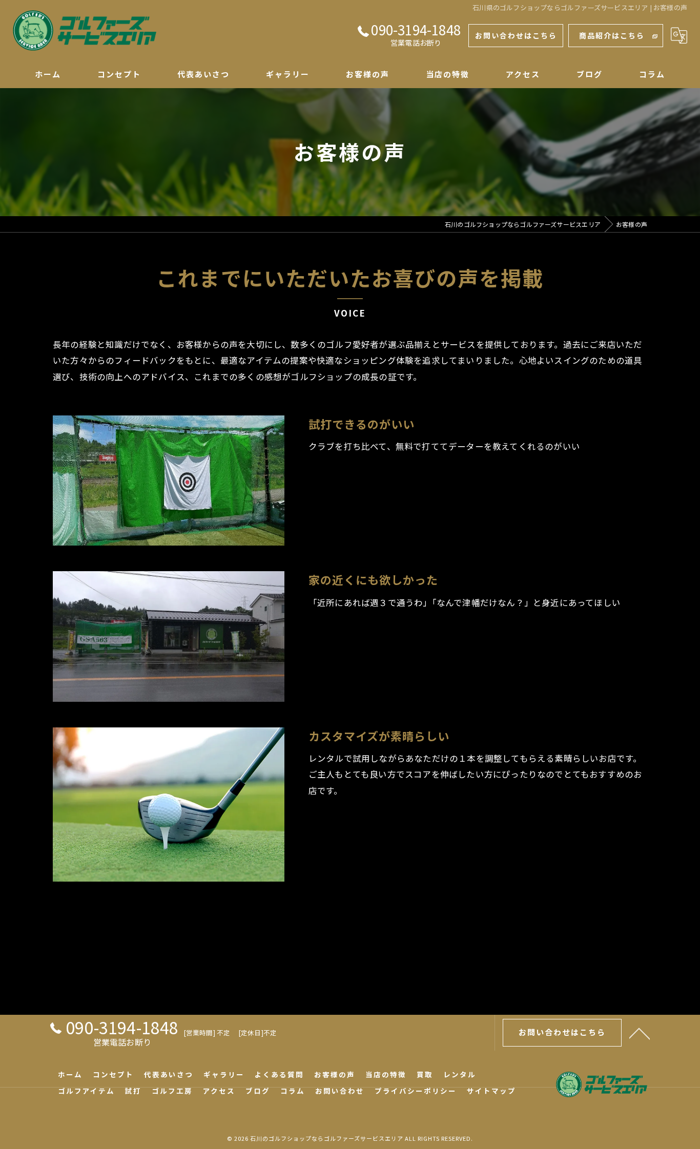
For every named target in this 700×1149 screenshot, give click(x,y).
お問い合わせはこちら (516, 35)
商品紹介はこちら (612, 35)
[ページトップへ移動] (639, 1032)
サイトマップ (491, 1090)
